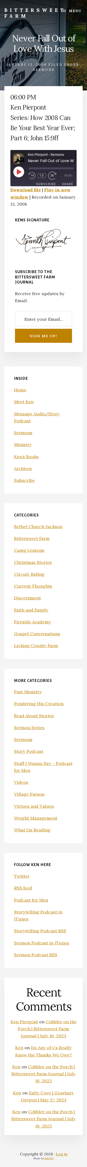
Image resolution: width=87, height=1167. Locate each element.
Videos (21, 782)
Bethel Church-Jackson (38, 526)
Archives (23, 468)
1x (42, 175)
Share (67, 184)
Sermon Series (29, 727)
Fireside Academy (32, 622)
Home (20, 390)
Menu (75, 11)
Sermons (43, 70)
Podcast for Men (31, 900)
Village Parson (29, 794)
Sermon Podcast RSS (35, 955)
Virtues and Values (34, 806)
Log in (61, 1154)
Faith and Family (31, 610)
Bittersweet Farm (35, 13)
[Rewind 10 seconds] (32, 176)
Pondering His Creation (39, 703)
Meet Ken (24, 401)
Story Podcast (28, 751)
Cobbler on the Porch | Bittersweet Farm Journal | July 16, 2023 (47, 1029)
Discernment (27, 598)
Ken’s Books (26, 456)
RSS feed (23, 888)
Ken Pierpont (24, 1022)
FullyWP (49, 1158)
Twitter (21, 876)
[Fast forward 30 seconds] (55, 176)
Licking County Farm (36, 645)
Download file (25, 190)
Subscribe (46, 184)
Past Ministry (28, 692)
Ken (19, 1047)
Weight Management (35, 818)
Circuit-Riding (29, 574)
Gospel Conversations (37, 633)
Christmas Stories (33, 562)
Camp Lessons (29, 550)
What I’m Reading (32, 830)
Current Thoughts (33, 586)
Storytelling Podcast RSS (40, 931)
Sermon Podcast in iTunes (41, 943)
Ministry (23, 444)
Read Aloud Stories (34, 715)
